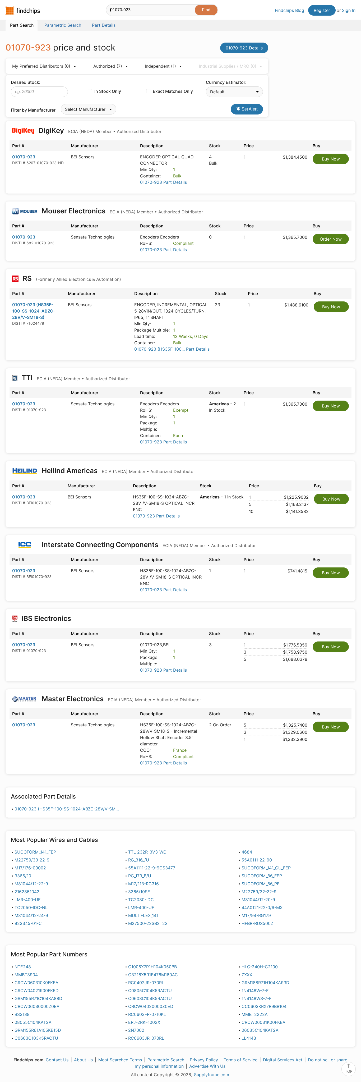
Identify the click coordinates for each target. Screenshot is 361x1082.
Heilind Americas (117, 470)
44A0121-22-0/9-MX (262, 907)
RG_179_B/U (139, 875)
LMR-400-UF (27, 899)
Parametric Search (165, 1059)
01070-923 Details (244, 48)
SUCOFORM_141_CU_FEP (266, 867)
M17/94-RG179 (256, 915)
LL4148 (249, 1038)
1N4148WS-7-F (256, 998)
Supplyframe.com (211, 1074)
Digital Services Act (282, 1059)
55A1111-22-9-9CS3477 (151, 867)
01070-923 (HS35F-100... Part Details (172, 349)
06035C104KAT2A (260, 1030)
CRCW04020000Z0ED (150, 1006)
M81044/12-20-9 (258, 899)
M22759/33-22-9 (32, 860)
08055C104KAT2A (33, 1022)
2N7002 (136, 1030)
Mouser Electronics (121, 211)
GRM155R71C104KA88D (38, 998)
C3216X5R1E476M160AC (153, 974)
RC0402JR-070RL (146, 982)
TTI (75, 378)
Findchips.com (23, 10)
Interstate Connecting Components (148, 544)
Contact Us (57, 1059)
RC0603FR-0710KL (147, 1014)
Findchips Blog (289, 10)
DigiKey (99, 130)
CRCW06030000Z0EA (37, 1006)
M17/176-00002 (30, 867)
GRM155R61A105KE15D (38, 1030)
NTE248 (23, 966)
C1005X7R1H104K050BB (152, 966)
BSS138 (22, 1014)
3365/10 (23, 875)
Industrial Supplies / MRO (227, 66)
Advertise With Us (207, 1066)
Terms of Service (240, 1059)
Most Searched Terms (120, 1059)
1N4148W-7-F (255, 990)
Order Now (331, 239)
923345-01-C (28, 923)
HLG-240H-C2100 (260, 966)
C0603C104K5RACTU (150, 998)
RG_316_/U (138, 860)
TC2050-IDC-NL (31, 907)
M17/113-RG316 (143, 883)
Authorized (107, 66)
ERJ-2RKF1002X (144, 1022)
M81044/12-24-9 (31, 915)
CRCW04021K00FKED (37, 990)
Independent (160, 66)
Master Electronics (120, 699)
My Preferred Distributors (41, 66)
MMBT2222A (255, 1014)
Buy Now (331, 159)
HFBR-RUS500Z (257, 923)
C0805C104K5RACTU (150, 990)
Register (322, 10)
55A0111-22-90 (257, 860)
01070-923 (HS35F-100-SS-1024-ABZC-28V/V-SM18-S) (33, 311)
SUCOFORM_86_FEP (262, 875)
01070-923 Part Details (163, 182)
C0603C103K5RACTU (36, 1038)
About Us (83, 1059)
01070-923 (23, 156)
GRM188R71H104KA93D (265, 982)
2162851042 (27, 891)
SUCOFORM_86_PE (261, 883)
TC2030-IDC (141, 899)
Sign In (348, 10)
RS (71, 278)
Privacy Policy (204, 1059)
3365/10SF (139, 891)
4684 (247, 852)
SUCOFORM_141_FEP (35, 852)
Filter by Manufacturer (33, 110)
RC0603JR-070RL (146, 1038)
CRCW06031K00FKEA (263, 1022)
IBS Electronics (46, 618)
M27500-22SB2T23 (148, 923)
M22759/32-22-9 (259, 891)
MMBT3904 (26, 974)
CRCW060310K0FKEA (36, 982)
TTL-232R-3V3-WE (147, 852)
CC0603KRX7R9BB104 (264, 1006)
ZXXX (247, 974)
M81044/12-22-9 (31, 883)
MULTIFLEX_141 (143, 915)
